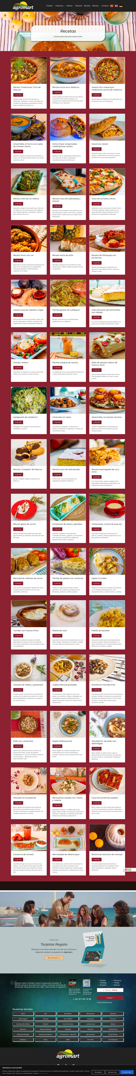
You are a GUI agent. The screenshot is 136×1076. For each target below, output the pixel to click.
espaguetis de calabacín (25, 417)
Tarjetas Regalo (54, 944)
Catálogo (103, 983)
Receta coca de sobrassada (66, 469)
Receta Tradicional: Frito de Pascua (27, 88)
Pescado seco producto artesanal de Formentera (87, 991)
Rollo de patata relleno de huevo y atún (104, 363)
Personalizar (98, 1072)
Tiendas (103, 980)
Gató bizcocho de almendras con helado (106, 311)
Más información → (54, 958)
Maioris (113, 1024)
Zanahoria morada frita (103, 685)
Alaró (23, 1013)
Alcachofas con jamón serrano (107, 417)
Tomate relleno (20, 362)
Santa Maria (90, 1034)
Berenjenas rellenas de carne (27, 578)
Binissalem (68, 1013)
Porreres (90, 1029)
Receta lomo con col (23, 255)
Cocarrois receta (100, 144)
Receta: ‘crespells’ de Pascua (27, 469)
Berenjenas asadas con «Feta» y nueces (67, 799)
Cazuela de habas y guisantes (28, 685)
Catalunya (90, 1019)
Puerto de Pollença (45, 1034)
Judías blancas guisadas (64, 685)
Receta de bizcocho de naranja (107, 854)
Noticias (117, 985)
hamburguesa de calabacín (66, 310)
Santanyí (23, 1040)
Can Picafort (68, 1019)
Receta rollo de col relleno (26, 198)
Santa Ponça (113, 1034)
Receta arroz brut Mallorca (65, 87)
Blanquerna (90, 1013)
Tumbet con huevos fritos (25, 630)
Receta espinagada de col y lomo (105, 470)
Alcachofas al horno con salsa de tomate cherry (28, 145)
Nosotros (103, 985)
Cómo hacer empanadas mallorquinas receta (64, 145)
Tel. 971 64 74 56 (83, 999)
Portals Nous (113, 1029)
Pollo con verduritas (23, 741)
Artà (45, 1013)
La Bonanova (90, 1024)
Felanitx (45, 1024)
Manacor (23, 1029)
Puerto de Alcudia (23, 1034)
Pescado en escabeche (24, 798)
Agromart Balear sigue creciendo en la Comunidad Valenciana (75, 991)
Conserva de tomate (23, 854)
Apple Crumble (99, 578)
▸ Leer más (19, 95)
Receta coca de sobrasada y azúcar (66, 199)
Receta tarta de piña (62, 255)
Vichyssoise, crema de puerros (107, 524)
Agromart (68, 952)
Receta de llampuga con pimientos (104, 256)
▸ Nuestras (110, 990)
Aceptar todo (127, 1072)
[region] (68, 1070)
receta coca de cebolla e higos (28, 310)
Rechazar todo (112, 1072)
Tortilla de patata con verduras (67, 578)
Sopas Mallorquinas (62, 741)
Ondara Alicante (45, 1029)
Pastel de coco (59, 630)
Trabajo (116, 983)
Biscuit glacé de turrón (24, 524)
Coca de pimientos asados (105, 798)
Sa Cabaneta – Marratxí (68, 1034)
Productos (117, 980)
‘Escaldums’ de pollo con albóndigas (104, 742)
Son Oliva (90, 1040)
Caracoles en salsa (61, 417)
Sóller (68, 1040)
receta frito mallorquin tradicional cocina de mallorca (107, 88)
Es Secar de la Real (23, 1024)
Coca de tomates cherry (104, 198)
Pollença (68, 1029)
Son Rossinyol (113, 1040)
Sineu (45, 1040)
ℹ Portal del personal (104, 1002)
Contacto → (110, 998)
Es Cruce (113, 1019)
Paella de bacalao (101, 630)
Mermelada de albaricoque (65, 854)
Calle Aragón (23, 1019)
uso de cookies (43, 1073)
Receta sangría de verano (65, 362)
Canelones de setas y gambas (67, 524)
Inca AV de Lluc (68, 1024)
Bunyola (113, 1013)
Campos (45, 1019)
